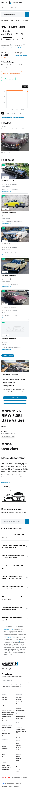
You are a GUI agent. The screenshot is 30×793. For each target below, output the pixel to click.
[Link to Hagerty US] (3, 777)
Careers (18, 752)
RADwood (18, 737)
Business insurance (7, 723)
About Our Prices (8, 629)
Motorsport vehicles (7, 716)
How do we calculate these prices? (13, 117)
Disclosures (4, 786)
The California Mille (20, 729)
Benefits (18, 703)
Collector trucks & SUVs (8, 710)
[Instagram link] (9, 668)
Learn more (15, 402)
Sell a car (4, 746)
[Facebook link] (3, 668)
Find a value (5, 8)
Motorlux (18, 735)
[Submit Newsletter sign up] (26, 681)
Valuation (18, 699)
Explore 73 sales (8, 355)
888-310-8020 (19, 718)
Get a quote (15, 397)
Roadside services (20, 716)
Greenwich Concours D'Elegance (21, 732)
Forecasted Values (9, 637)
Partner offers (19, 706)
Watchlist (14, 8)
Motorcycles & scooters (7, 714)
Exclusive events (20, 710)
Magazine (18, 708)
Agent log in (5, 735)
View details (5, 191)
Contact (18, 756)
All (2, 758)
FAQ (17, 766)
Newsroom (19, 754)
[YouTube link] (13, 668)
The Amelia (19, 727)
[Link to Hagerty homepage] (10, 664)
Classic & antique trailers (8, 712)
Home (17, 743)
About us (18, 745)
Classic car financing (7, 725)
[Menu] (27, 2)
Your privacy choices (9, 783)
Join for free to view (7, 47)
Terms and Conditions (15, 686)
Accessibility (18, 783)
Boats (3, 718)
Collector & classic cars (7, 708)
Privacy (18, 769)
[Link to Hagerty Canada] (6, 777)
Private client (5, 720)
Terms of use (16, 786)
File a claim (4, 699)
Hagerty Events (20, 724)
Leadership (19, 747)
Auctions (4, 741)
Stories (3, 756)
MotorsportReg (5, 769)
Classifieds (4, 744)
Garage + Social (6, 765)
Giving (17, 760)
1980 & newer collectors (8, 705)
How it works (5, 748)
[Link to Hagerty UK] (9, 777)
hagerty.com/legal (16, 641)
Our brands (19, 749)
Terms (17, 771)
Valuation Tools (17, 2)
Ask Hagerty (19, 701)
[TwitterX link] (6, 668)
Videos (3, 754)
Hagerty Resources (6, 767)
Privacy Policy (5, 686)
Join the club (19, 697)
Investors (18, 758)
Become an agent (6, 733)
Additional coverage (7, 727)
